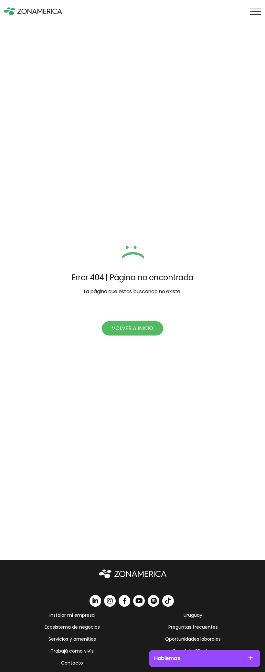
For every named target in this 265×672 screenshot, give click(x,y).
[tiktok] (168, 601)
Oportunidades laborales (193, 639)
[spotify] (153, 601)
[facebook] (124, 601)
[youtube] (139, 601)
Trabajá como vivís (72, 651)
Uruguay (193, 615)
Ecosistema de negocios (72, 627)
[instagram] (110, 601)
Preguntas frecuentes (193, 627)
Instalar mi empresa (72, 615)
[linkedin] (95, 601)
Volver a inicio (132, 328)
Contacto (72, 663)
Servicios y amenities (72, 639)
